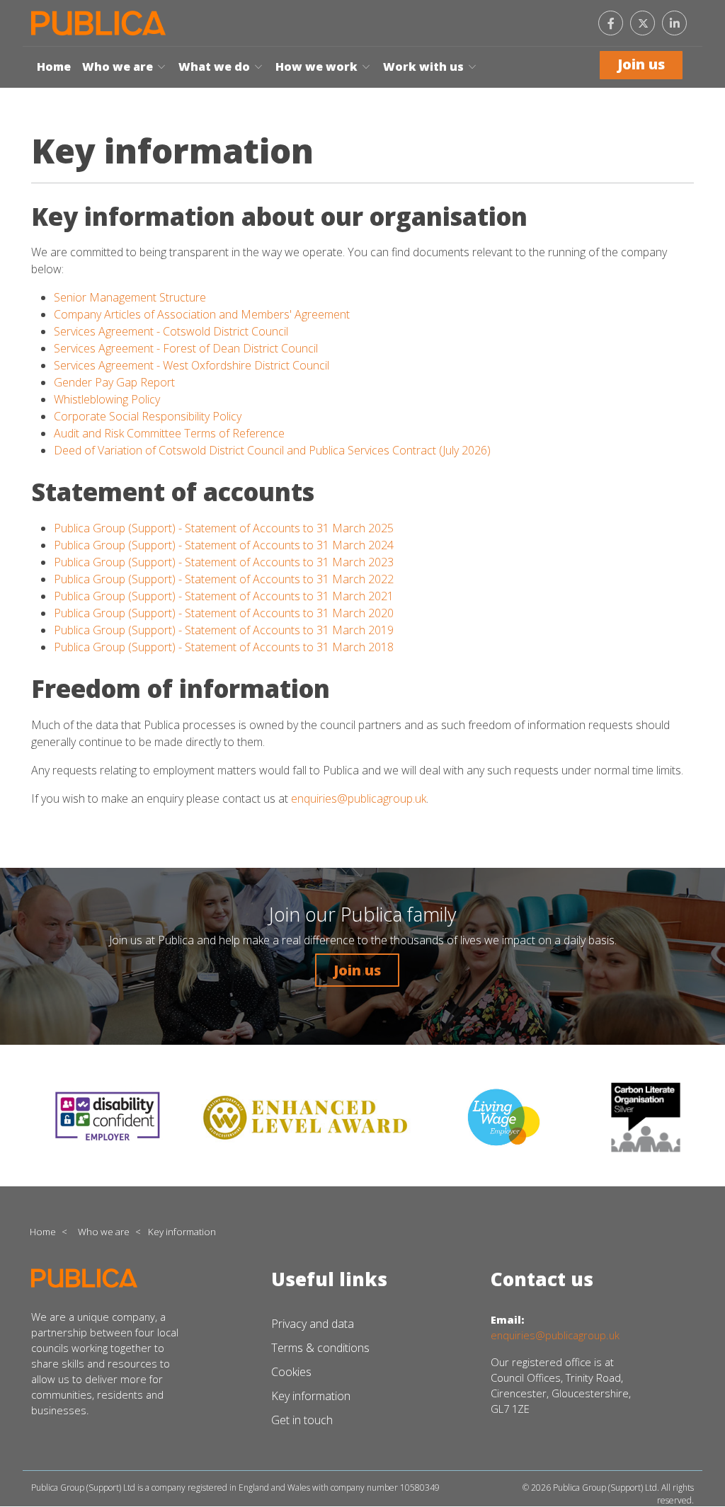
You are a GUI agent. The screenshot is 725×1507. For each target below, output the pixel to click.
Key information (310, 1396)
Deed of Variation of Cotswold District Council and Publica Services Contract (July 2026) (272, 450)
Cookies (291, 1372)
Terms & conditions (320, 1348)
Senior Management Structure (130, 297)
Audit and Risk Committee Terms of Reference (169, 433)
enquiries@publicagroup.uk (358, 798)
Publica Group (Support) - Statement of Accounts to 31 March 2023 (224, 562)
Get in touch (302, 1420)
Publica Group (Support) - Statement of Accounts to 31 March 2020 (224, 613)
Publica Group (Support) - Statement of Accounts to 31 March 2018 (224, 647)
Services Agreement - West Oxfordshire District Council (191, 365)
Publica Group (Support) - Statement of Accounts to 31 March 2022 (224, 579)
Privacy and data (312, 1323)
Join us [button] (357, 970)
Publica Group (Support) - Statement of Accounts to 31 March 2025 (224, 528)
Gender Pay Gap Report (114, 382)
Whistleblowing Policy (107, 399)
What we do (215, 66)
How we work (317, 66)
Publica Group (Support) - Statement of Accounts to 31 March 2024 (224, 545)
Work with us (425, 66)
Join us (641, 64)
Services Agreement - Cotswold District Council (171, 331)
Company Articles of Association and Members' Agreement (202, 314)
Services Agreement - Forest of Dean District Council (186, 348)
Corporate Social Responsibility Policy (149, 416)
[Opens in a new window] (642, 23)
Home (54, 66)
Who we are (119, 66)
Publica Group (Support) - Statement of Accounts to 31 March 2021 (224, 596)
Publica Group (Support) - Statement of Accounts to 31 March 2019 (224, 630)
